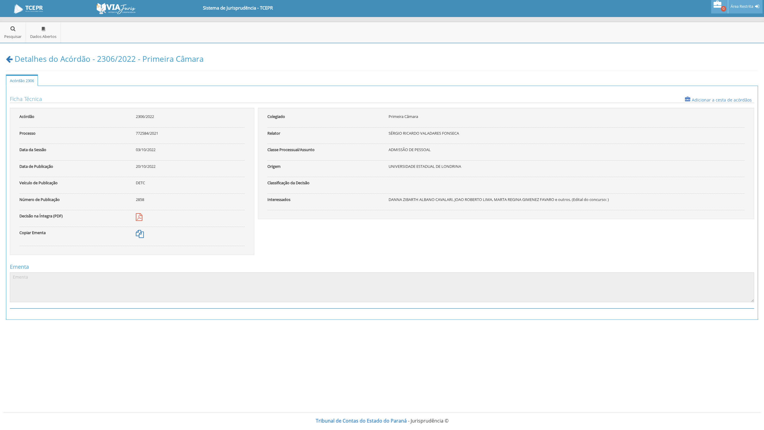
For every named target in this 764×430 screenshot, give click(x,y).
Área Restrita (742, 6)
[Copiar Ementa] (140, 235)
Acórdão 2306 (22, 80)
